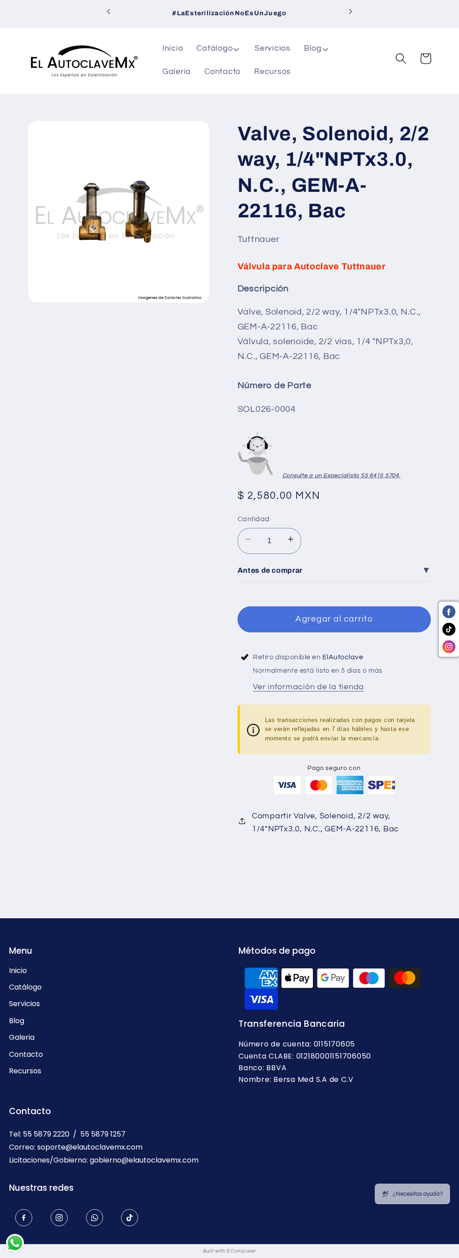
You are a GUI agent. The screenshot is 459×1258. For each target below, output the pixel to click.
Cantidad (254, 519)
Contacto (26, 1054)
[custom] (24, 1217)
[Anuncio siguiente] (350, 13)
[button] (219, 49)
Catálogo (25, 987)
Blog (16, 1021)
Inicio (18, 971)
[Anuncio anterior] (108, 13)
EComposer (241, 1251)
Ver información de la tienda (308, 687)
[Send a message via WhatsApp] (15, 1243)
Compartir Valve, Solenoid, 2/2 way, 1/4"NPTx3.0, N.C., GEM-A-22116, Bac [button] (325, 822)
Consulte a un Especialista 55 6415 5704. (341, 475)
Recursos (25, 1071)
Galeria (22, 1037)
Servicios (24, 1004)
